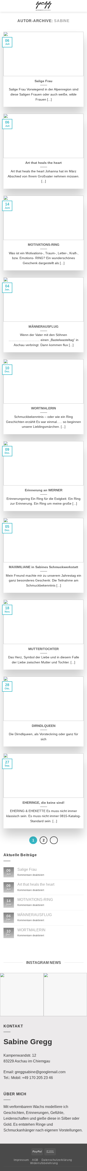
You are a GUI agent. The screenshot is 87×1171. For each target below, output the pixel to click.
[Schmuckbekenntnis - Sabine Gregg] (43, 6)
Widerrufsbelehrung (44, 1163)
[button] (5, 6)
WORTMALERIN (43, 408)
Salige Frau (43, 81)
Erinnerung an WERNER (43, 490)
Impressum (21, 1160)
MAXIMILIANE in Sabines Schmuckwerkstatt (43, 567)
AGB (35, 1160)
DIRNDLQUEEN (43, 726)
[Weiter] (54, 840)
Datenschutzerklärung (57, 1160)
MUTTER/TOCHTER (43, 649)
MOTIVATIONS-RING (43, 244)
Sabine (62, 21)
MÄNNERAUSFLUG (43, 326)
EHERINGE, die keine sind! (43, 802)
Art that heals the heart (43, 163)
